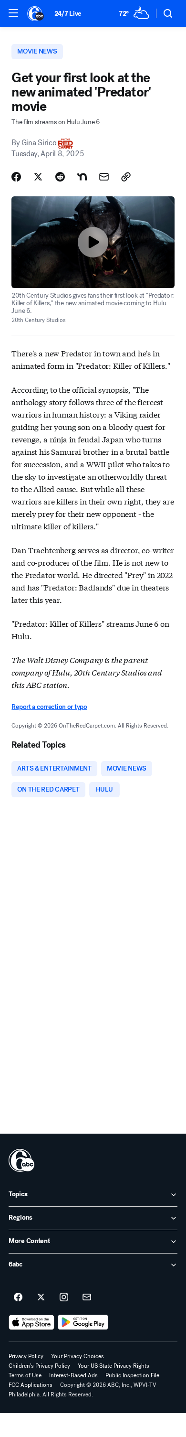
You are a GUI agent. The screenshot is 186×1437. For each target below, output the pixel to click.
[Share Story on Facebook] (16, 177)
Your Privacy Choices (77, 1356)
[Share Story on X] (38, 177)
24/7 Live (68, 13)
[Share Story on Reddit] (60, 177)
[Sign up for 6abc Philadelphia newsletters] (86, 1297)
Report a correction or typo (49, 706)
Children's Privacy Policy (39, 1366)
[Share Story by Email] (104, 177)
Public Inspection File (132, 1375)
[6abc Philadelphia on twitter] (41, 1297)
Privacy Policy (26, 1356)
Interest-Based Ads (73, 1375)
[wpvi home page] (21, 1160)
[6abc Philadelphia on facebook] (18, 1297)
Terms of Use (25, 1375)
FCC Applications (30, 1385)
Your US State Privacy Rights (113, 1366)
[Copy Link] (126, 177)
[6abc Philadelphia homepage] (36, 13)
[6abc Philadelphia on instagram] (63, 1297)
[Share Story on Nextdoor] (82, 177)
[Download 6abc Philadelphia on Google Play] (83, 1322)
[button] (13, 12)
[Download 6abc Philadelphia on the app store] (31, 1322)
